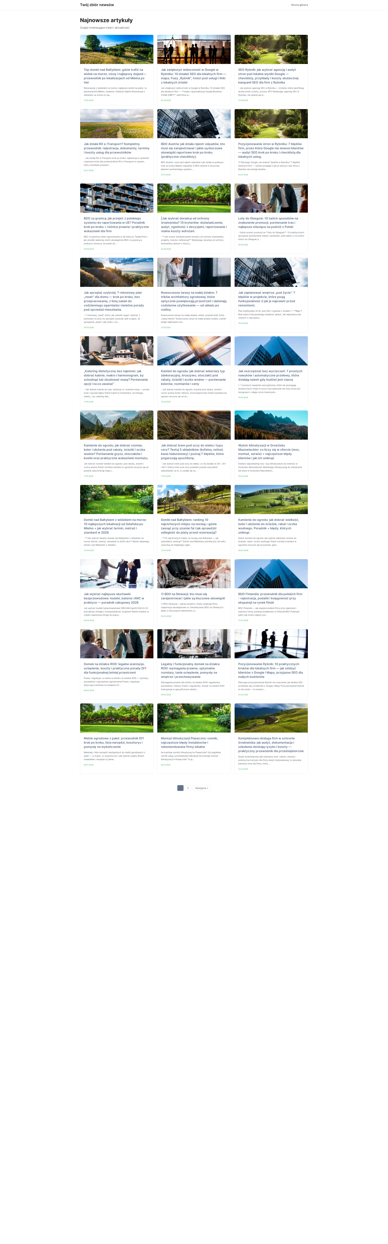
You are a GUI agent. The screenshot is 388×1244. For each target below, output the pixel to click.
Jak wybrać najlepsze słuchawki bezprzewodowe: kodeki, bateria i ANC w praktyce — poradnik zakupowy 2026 (114, 598)
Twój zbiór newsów (97, 5)
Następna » (201, 788)
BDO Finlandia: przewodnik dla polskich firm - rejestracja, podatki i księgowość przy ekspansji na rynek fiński (270, 598)
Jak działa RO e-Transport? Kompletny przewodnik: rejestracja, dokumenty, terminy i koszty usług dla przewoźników (117, 148)
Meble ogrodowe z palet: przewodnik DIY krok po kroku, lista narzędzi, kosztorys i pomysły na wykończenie (114, 742)
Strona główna (299, 4)
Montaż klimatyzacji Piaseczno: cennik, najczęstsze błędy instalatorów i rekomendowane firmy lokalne (189, 742)
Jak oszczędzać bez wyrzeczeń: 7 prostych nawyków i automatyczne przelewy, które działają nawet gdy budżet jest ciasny (270, 375)
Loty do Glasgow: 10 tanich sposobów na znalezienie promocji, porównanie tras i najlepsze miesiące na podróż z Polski (268, 223)
